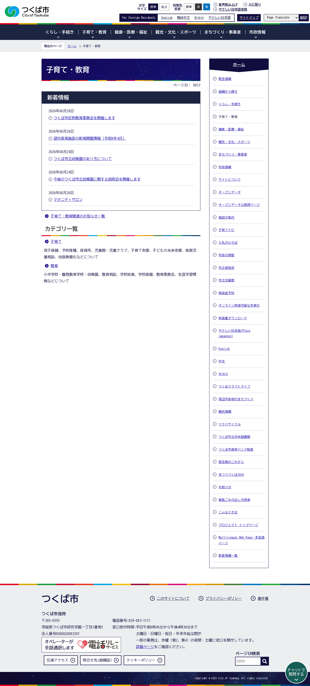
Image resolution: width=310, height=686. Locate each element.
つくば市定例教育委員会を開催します (84, 118)
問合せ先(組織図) (97, 660)
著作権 (263, 598)
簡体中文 (183, 17)
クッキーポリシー (140, 660)
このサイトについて (173, 598)
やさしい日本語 (219, 17)
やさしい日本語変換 (233, 9)
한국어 (199, 17)
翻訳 (303, 18)
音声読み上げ (228, 4)
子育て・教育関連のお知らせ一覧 (78, 216)
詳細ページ (145, 647)
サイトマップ (248, 17)
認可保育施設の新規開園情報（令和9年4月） (90, 138)
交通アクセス (57, 660)
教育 (54, 266)
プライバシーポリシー (223, 598)
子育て (56, 241)
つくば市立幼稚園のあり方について (83, 159)
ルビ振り (254, 4)
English (166, 17)
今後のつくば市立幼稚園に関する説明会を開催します (97, 179)
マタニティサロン (68, 199)
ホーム (72, 46)
